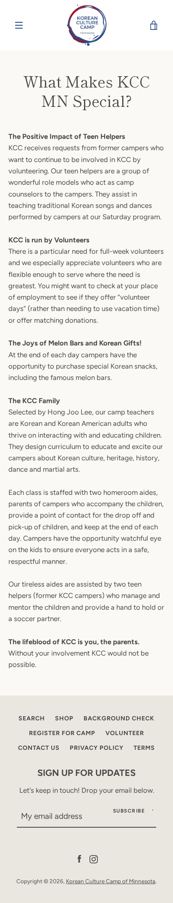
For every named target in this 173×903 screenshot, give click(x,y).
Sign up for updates (86, 772)
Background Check (119, 718)
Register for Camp (62, 733)
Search (31, 718)
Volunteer (124, 733)
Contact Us (39, 748)
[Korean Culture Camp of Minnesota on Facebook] (79, 858)
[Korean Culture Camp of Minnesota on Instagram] (93, 858)
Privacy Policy (96, 748)
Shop (64, 718)
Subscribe (129, 811)
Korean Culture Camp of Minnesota (110, 881)
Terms (144, 748)
